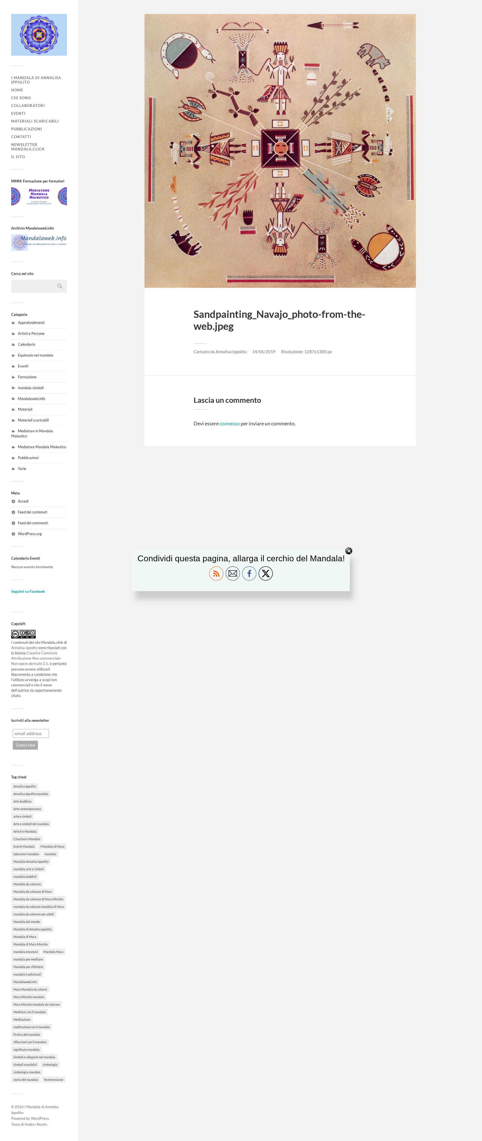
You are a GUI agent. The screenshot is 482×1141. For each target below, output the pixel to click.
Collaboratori (28, 105)
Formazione (27, 377)
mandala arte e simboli (28, 869)
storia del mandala (25, 1079)
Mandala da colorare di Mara (32, 891)
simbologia (50, 1064)
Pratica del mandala (26, 1034)
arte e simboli (22, 816)
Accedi (23, 501)
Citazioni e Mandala (26, 839)
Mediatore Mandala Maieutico (42, 447)
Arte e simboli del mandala (31, 824)
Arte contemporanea (27, 809)
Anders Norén (36, 1124)
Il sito (18, 157)
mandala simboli (31, 388)
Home (17, 90)
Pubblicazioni (26, 129)
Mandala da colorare (27, 884)
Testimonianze (53, 1079)
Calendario (26, 344)
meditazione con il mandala (31, 1027)
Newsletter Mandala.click (28, 146)
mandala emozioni (25, 952)
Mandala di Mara (24, 936)
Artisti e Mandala (25, 831)
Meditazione (21, 1019)
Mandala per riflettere (28, 967)
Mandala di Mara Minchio (30, 944)
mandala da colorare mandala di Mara (38, 906)
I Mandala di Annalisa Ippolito (36, 79)
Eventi (18, 113)
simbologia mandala (26, 1072)
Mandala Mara (53, 952)
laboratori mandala (26, 854)
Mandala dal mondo (26, 921)
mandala (50, 854)
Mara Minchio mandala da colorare (36, 1004)
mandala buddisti (25, 876)
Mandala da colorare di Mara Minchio (38, 899)
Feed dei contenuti (32, 512)
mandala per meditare (28, 959)
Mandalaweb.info (31, 398)
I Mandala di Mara (52, 846)
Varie (22, 468)
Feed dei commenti (33, 523)
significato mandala (26, 1049)
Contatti (21, 137)
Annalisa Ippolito (24, 647)
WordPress (40, 1118)
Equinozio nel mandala (35, 355)
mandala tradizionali (27, 974)
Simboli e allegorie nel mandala (34, 1057)
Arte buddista (22, 801)
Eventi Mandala (24, 846)
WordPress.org (30, 534)
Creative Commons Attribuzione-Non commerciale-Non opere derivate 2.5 (36, 658)
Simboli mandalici (25, 1064)
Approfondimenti (31, 322)
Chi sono (21, 98)
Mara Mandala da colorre (30, 989)
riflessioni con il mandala (30, 1042)
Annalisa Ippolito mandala (30, 794)
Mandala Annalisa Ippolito (31, 861)
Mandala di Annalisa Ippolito (32, 929)
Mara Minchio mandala (28, 997)
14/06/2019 (264, 351)
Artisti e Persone (31, 333)
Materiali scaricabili (35, 121)
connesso (230, 423)
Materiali (25, 409)
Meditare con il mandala (29, 1012)
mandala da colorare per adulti (33, 914)
